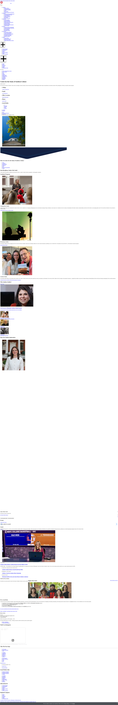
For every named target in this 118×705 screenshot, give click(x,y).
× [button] (117, 703)
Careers (3, 680)
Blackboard (4, 78)
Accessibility (30, 701)
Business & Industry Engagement (9, 27)
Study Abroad (6, 11)
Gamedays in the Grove (7, 38)
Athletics (3, 37)
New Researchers (6, 29)
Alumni (3, 51)
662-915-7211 (4, 666)
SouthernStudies (15, 644)
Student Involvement (7, 21)
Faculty (5, 10)
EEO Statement (26, 701)
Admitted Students (5, 685)
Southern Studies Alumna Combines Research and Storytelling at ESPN (14, 564)
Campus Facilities (6, 25)
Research (3, 26)
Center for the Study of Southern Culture (6, 644)
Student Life (4, 654)
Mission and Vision (7, 36)
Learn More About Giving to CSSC (12, 611)
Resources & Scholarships (6, 167)
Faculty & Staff (4, 164)
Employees (3, 50)
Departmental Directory (5, 113)
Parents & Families (5, 52)
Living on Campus (6, 19)
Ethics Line (34, 701)
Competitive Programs (7, 9)
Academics (3, 7)
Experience (3, 77)
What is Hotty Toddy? (7, 39)
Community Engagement (7, 35)
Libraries (3, 74)
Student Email (4, 75)
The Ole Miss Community (8, 32)
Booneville (3, 65)
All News (1, 529)
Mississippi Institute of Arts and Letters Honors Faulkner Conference (15, 576)
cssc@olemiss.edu (5, 93)
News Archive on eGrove (114, 580)
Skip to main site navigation (4, 0)
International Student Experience (9, 24)
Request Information (7, 18)
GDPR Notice (22, 701)
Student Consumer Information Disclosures (13, 701)
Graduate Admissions (7, 16)
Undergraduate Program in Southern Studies (6, 210)
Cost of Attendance (7, 15)
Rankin (3, 67)
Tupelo (3, 64)
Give (11, 3)
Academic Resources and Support (9, 12)
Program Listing (6, 8)
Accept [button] (73, 703)
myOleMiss (4, 675)
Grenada (3, 66)
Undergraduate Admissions (8, 14)
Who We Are (4, 31)
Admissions (4, 13)
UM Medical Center (5, 698)
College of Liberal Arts (5, 89)
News (3, 72)
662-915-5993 (4, 101)
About (3, 162)
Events (3, 73)
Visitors (3, 53)
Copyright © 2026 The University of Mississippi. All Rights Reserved (10, 700)
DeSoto (3, 63)
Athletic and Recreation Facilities (9, 40)
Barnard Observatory (5, 97)
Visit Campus (6, 17)
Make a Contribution (3, 611)
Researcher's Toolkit (7, 30)
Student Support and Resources (8, 22)
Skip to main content (12, 0)
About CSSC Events (3, 522)
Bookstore (3, 681)
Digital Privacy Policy (3, 701)
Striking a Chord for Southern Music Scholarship (11, 573)
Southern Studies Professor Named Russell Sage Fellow (12, 569)
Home (3, 112)
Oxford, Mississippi (7, 20)
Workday (3, 79)
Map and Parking (4, 667)
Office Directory (4, 658)
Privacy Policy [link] (66, 703)
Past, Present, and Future (7, 34)
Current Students (4, 49)
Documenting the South (3, 245)
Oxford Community (5, 690)
